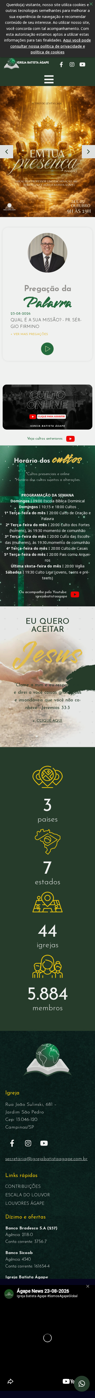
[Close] (91, 4)
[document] (47, 699)
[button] (82, 1384)
